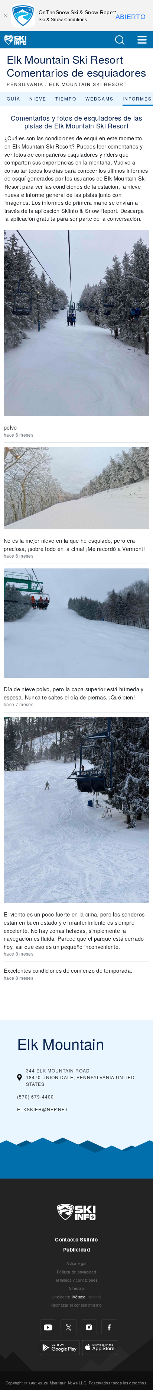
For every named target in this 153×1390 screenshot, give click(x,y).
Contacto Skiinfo (76, 1239)
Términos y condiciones (76, 1280)
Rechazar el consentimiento (76, 1305)
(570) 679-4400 (35, 1096)
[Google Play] (59, 1347)
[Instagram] (89, 1327)
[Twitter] (68, 1327)
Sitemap (76, 1288)
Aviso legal (76, 1263)
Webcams (99, 98)
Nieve (37, 98)
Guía (13, 98)
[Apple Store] (99, 1347)
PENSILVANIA (25, 84)
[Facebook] (109, 1327)
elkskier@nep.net (42, 1109)
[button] (119, 40)
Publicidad (76, 1249)
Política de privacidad (76, 1272)
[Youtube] (48, 1327)
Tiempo (65, 98)
